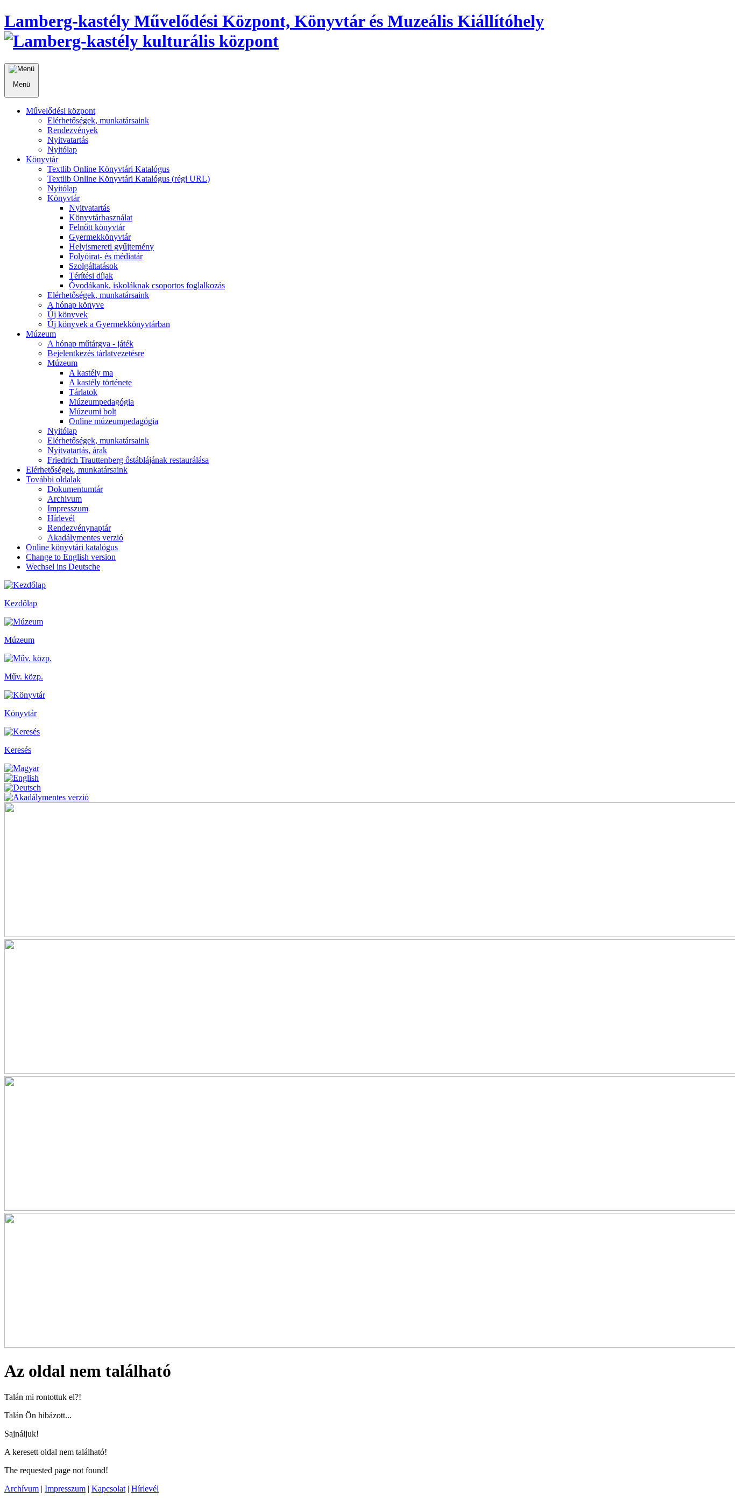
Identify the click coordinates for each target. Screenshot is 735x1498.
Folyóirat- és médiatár (106, 256)
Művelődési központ (60, 110)
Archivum (64, 498)
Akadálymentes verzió (85, 537)
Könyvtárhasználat (100, 217)
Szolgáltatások (93, 266)
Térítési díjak (91, 275)
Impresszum (67, 508)
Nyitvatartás (67, 139)
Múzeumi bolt (92, 411)
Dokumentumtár (75, 489)
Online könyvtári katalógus (72, 547)
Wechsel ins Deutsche (63, 566)
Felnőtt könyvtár (97, 227)
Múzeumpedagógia (101, 401)
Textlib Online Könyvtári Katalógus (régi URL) (128, 178)
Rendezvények (72, 130)
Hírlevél (61, 518)
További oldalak (53, 479)
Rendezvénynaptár (79, 527)
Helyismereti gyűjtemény (111, 246)
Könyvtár (42, 159)
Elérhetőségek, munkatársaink (98, 120)
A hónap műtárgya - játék (90, 343)
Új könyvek (67, 314)
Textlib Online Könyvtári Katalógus (108, 169)
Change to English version (71, 556)
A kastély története (100, 382)
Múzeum (41, 333)
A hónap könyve (75, 304)
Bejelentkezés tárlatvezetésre (95, 353)
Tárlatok (83, 392)
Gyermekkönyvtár (100, 236)
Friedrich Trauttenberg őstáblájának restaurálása (128, 459)
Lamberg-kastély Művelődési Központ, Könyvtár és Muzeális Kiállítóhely (274, 21)
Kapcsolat (108, 1488)
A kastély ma (91, 372)
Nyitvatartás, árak (77, 450)
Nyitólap (62, 149)
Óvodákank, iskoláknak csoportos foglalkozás (147, 285)
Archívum (21, 1488)
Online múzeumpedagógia (113, 421)
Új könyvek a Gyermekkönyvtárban (108, 324)
